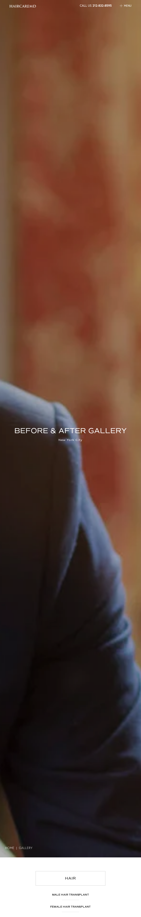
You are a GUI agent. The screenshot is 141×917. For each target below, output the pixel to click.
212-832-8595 (102, 5)
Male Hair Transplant (70, 894)
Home (9, 848)
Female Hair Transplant (70, 906)
